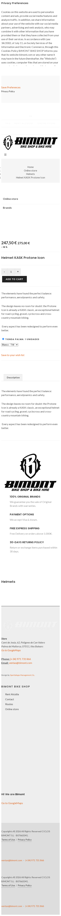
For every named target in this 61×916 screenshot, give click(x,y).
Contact (9, 699)
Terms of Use (8, 839)
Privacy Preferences (21, 895)
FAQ (8, 123)
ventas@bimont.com (20, 662)
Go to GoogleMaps (11, 650)
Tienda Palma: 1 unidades (22, 339)
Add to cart (14, 279)
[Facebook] (24, 130)
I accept (15, 904)
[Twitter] (30, 130)
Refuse (15, 900)
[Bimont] (30, 492)
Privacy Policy (23, 887)
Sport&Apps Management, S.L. (22, 675)
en (30, 116)
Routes (9, 704)
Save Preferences (10, 87)
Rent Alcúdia (23, 123)
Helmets (30, 174)
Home (30, 167)
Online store (46, 123)
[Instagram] (37, 130)
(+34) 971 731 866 (20, 658)
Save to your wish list (12, 355)
